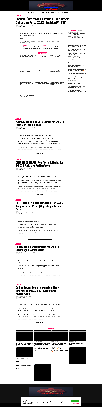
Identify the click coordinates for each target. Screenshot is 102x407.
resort (29, 42)
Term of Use (66, 12)
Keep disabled (76, 403)
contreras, (38, 41)
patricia (58, 41)
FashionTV (22, 26)
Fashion (37, 12)
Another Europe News (30, 12)
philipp (22, 42)
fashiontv (48, 41)
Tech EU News (53, 12)
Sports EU (47, 12)
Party (55, 41)
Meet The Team (72, 12)
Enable (74, 401)
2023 (28, 41)
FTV (52, 41)
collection (32, 41)
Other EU (42, 12)
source (21, 38)
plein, (26, 42)
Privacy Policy (60, 12)
